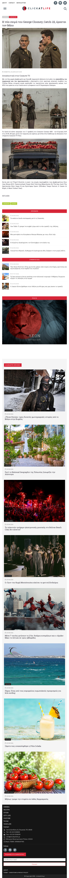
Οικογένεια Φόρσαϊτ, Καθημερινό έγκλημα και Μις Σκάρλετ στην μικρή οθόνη (37, 251)
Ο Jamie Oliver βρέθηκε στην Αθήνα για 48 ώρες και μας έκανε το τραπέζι (36, 286)
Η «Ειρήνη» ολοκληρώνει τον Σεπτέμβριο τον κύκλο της (30, 243)
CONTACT (12, 3)
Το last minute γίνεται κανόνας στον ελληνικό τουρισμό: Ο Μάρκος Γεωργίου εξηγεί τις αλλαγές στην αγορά (37, 277)
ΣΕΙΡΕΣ (14, 203)
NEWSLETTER (21, 3)
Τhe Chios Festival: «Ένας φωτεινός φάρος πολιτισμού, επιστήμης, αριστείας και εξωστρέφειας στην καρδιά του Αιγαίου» (38, 267)
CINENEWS (6, 203)
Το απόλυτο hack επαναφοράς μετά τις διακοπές (27, 218)
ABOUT (4, 3)
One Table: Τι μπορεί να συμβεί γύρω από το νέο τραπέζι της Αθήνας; (34, 226)
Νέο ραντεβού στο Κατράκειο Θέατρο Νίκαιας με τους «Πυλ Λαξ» (33, 234)
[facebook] (55, 3)
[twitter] (65, 3)
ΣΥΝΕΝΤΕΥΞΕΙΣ (34, 259)
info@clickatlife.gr (13, 837)
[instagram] (60, 3)
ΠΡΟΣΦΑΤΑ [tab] (34, 211)
